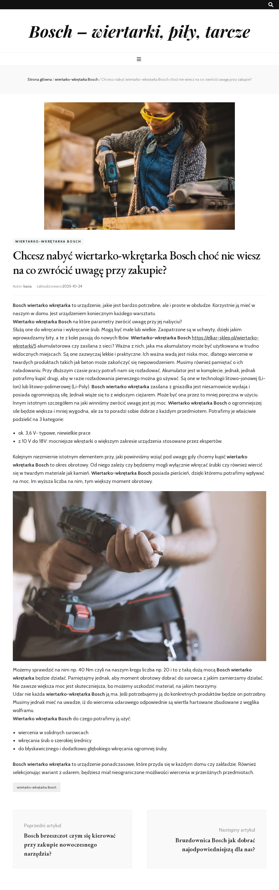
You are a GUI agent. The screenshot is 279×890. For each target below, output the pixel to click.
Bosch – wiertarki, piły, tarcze (139, 31)
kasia (27, 286)
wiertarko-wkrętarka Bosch (48, 241)
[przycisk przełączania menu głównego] (139, 59)
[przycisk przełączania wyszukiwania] (270, 4)
